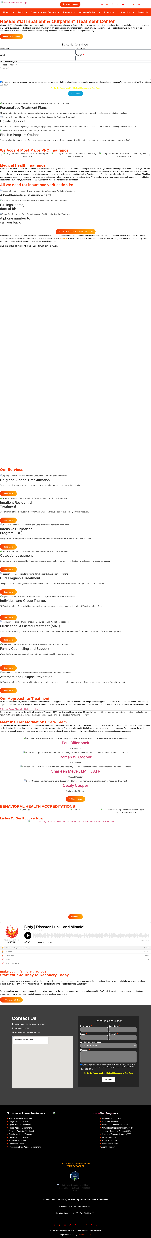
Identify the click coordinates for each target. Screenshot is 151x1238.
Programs (67, 12)
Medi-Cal (63, 238)
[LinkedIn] (144, 4)
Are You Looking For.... (9, 62)
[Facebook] (128, 4)
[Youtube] (123, 4)
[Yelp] (112, 4)
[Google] (107, 4)
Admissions (126, 12)
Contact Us (143, 12)
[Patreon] (139, 4)
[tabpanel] (75, 713)
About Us (7, 12)
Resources (109, 12)
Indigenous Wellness (88, 12)
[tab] (12, 709)
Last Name (80, 48)
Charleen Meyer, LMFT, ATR (75, 771)
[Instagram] (102, 4)
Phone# (79, 55)
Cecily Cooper (75, 785)
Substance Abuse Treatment (44, 12)
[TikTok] (118, 4)
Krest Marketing (84, 1235)
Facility (21, 12)
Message (4, 68)
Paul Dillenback (75, 743)
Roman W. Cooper (76, 757)
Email (2, 55)
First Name (5, 48)
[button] (1, 154)
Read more (8, 493)
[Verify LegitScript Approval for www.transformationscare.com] (74, 1176)
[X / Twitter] (133, 4)
